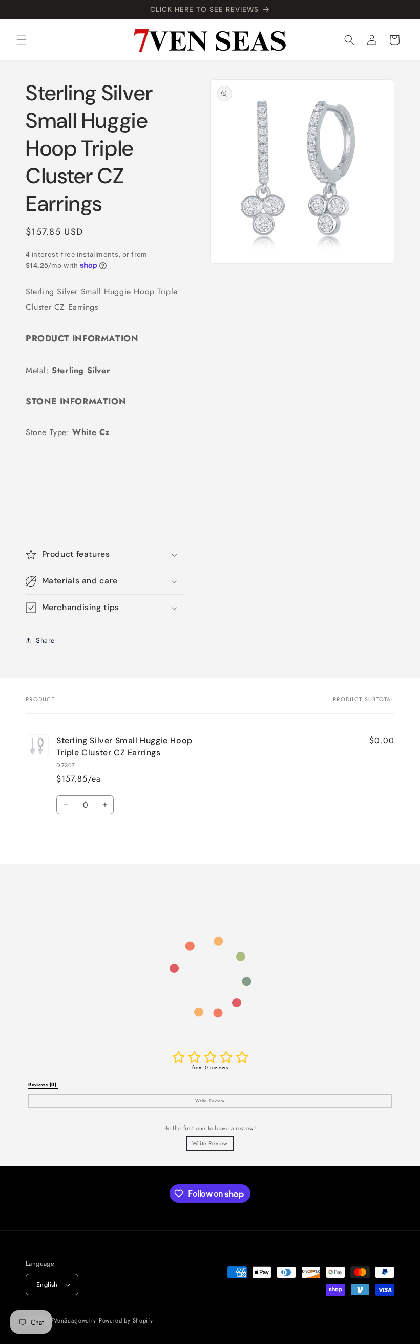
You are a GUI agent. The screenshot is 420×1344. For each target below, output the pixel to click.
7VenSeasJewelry (74, 1320)
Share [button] (45, 640)
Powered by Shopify (126, 1320)
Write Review (210, 1143)
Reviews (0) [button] (43, 1084)
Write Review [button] (209, 1101)
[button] (21, 40)
